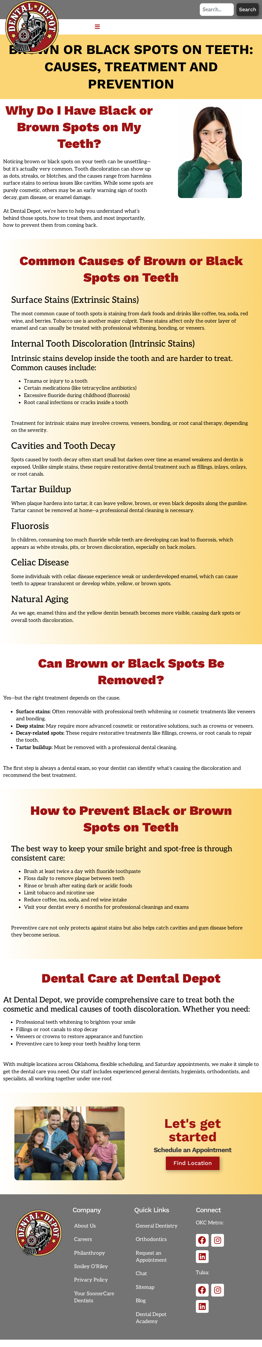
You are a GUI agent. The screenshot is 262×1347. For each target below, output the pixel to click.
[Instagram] (217, 1240)
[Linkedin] (202, 1256)
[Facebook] (202, 1240)
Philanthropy (89, 1253)
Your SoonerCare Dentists (94, 1297)
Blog (141, 1301)
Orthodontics (151, 1239)
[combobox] (217, 9)
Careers (83, 1239)
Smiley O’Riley (91, 1267)
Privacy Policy (91, 1280)
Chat (141, 1274)
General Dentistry (157, 1226)
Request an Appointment (151, 1256)
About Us (85, 1226)
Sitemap (145, 1287)
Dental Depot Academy (151, 1318)
